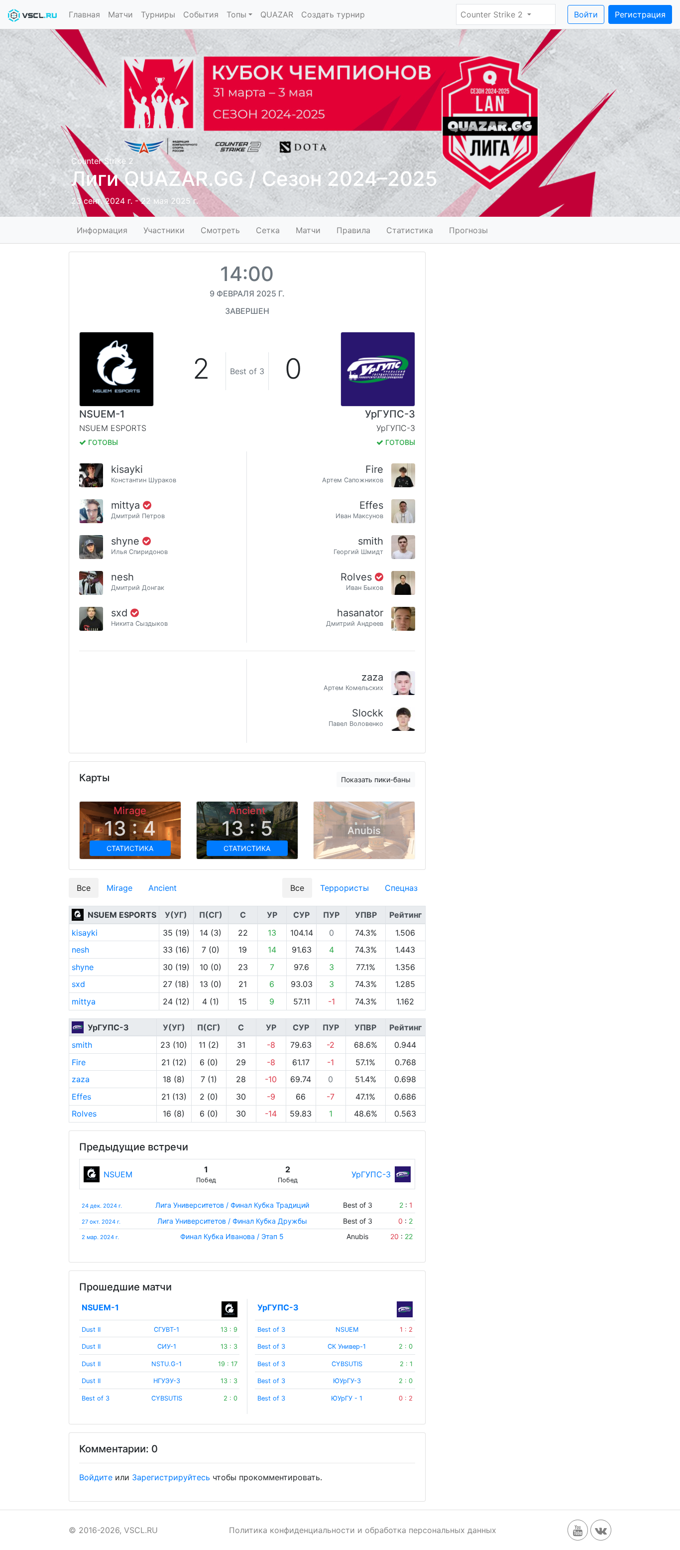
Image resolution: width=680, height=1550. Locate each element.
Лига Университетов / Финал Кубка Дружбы (232, 1221)
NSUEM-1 (101, 414)
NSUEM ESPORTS (122, 915)
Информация (102, 230)
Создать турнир (333, 14)
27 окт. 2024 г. (101, 1221)
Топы (236, 14)
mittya (127, 505)
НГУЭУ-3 (166, 1381)
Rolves (357, 577)
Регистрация (640, 14)
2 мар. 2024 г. (100, 1237)
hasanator (360, 613)
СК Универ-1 (347, 1346)
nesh (122, 577)
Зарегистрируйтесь (171, 1477)
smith (370, 541)
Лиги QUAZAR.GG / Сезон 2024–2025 (254, 178)
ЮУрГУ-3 (347, 1381)
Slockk (367, 713)
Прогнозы (468, 230)
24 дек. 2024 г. (102, 1205)
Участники (164, 230)
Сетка (268, 230)
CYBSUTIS (166, 1398)
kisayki (127, 469)
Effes (371, 505)
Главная (84, 14)
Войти (586, 14)
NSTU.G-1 (166, 1364)
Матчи (120, 14)
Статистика (409, 230)
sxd (120, 613)
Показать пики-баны (376, 779)
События (201, 14)
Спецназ (401, 888)
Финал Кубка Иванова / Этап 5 (232, 1236)
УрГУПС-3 (390, 414)
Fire (374, 469)
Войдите (96, 1477)
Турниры (158, 14)
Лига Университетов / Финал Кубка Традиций (232, 1205)
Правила (353, 230)
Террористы (344, 888)
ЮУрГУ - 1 (346, 1398)
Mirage (119, 888)
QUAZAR (276, 14)
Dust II (91, 1329)
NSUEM (118, 1174)
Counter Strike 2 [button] (492, 14)
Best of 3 (96, 1398)
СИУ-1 (166, 1346)
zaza (372, 677)
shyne (126, 541)
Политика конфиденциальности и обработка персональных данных (362, 1530)
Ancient (162, 888)
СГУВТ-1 (166, 1329)
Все (84, 888)
